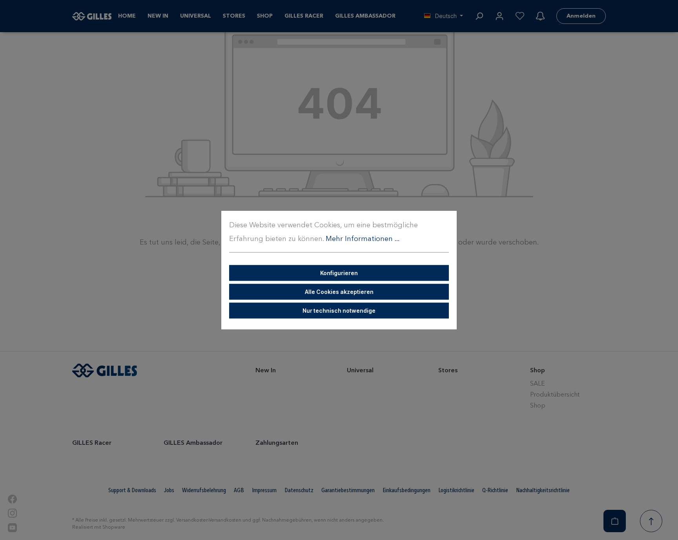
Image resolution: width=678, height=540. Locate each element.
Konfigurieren (339, 273)
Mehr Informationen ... (362, 239)
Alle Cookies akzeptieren (339, 291)
